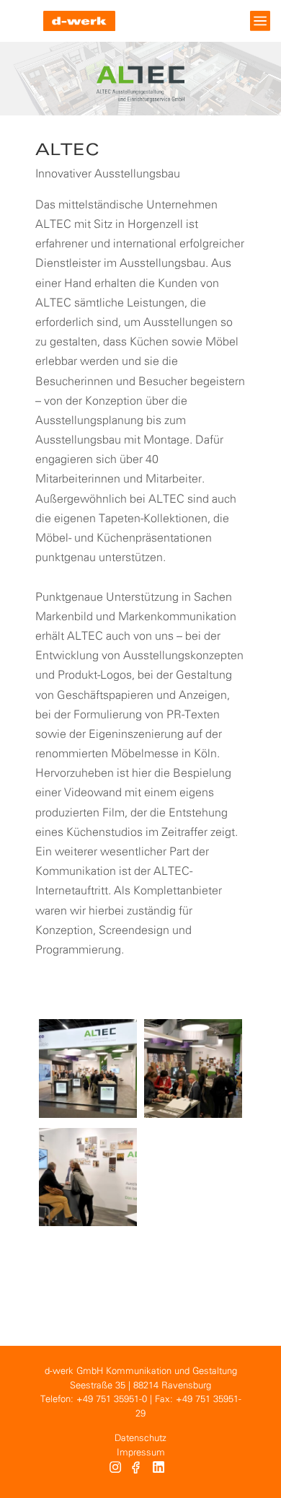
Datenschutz (140, 1438)
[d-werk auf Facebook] (137, 1469)
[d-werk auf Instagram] (115, 1469)
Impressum (141, 1453)
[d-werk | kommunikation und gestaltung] (79, 21)
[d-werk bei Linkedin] (160, 1469)
